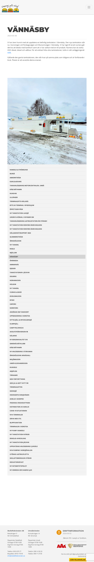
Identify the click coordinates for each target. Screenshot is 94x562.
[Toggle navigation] (89, 7)
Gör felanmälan (77, 560)
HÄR (9, 53)
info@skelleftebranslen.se (16, 556)
